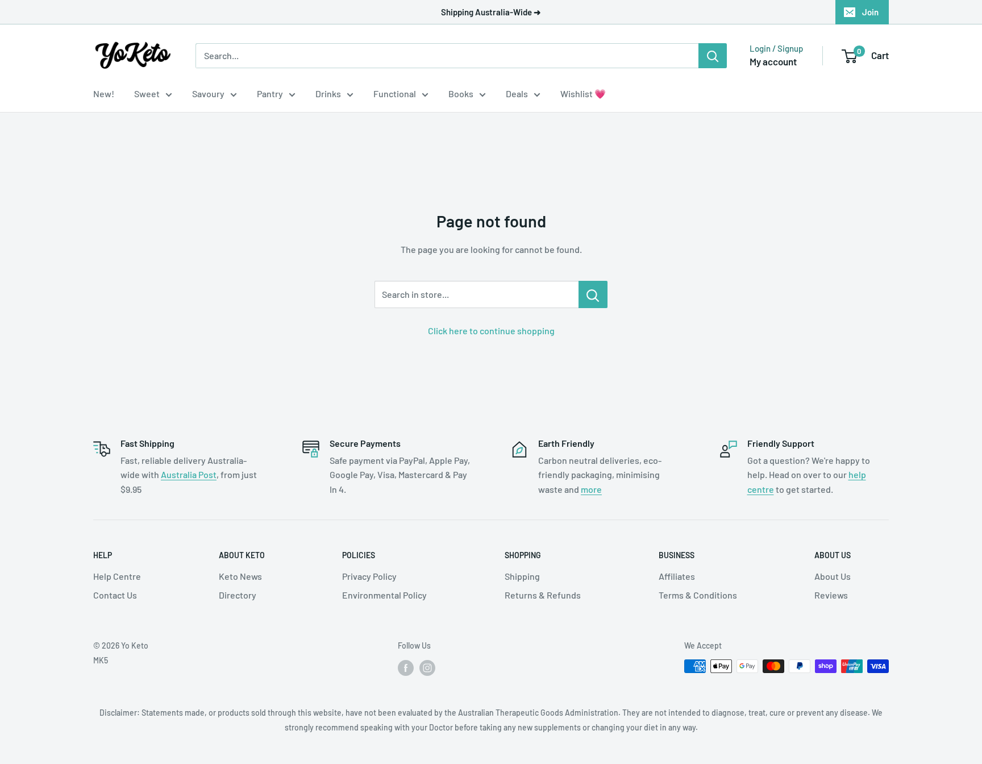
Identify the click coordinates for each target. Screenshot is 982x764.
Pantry (270, 93)
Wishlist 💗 (583, 93)
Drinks (328, 93)
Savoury (208, 93)
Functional (394, 93)
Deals (517, 93)
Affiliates (677, 576)
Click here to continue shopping (491, 330)
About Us (832, 576)
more (591, 489)
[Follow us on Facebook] (406, 667)
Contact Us (115, 594)
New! (103, 93)
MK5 (100, 660)
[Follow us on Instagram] (427, 667)
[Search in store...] (593, 294)
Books (460, 93)
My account (773, 61)
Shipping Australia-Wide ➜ (491, 12)
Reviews (831, 594)
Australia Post (189, 474)
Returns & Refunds (543, 594)
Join (870, 12)
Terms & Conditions (698, 594)
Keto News (240, 576)
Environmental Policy (384, 594)
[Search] (712, 55)
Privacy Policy (369, 576)
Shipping (522, 576)
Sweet (147, 93)
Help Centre (117, 576)
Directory (237, 594)
